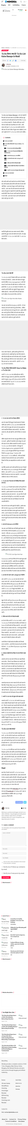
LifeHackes (5, 50)
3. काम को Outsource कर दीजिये (13, 155)
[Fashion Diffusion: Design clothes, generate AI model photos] (5, 944)
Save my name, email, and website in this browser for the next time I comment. (14, 862)
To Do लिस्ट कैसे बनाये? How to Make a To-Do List (13, 144)
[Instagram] (25, 808)
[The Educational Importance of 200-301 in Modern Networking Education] (22, 1017)
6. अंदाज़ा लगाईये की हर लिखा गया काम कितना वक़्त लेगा (14, 166)
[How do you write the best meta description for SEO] (5, 953)
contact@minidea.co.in (11, 1112)
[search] (21, 1)
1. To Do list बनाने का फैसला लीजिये (13, 148)
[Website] (22, 808)
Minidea (15, 789)
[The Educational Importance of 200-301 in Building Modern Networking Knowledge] (22, 1026)
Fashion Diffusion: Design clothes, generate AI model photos (17, 944)
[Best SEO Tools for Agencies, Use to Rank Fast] (5, 937)
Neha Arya (9, 64)
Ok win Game (6, 1083)
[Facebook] (23, 808)
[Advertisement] (14, 31)
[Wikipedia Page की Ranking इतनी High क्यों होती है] (5, 930)
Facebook (10, 791)
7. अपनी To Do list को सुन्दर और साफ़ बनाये (15, 170)
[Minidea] (10, 1)
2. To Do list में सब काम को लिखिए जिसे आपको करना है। (13, 151)
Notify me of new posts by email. (13, 873)
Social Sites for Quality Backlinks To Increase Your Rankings (17, 920)
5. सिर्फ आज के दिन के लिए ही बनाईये (13, 163)
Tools (11, 947)
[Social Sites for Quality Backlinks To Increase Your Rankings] (5, 921)
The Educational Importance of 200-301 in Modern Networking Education (9, 1017)
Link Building (13, 924)
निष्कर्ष (6, 175)
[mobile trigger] (3, 1)
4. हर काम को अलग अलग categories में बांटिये (13, 159)
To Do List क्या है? (8, 141)
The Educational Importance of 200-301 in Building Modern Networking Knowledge (9, 1026)
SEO (11, 931)
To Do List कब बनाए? (9, 173)
